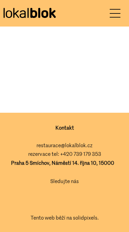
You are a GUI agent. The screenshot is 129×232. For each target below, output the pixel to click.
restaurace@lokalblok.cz (64, 145)
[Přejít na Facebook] (55, 199)
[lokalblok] (29, 13)
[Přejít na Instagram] (74, 199)
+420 (67, 153)
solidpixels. (86, 217)
